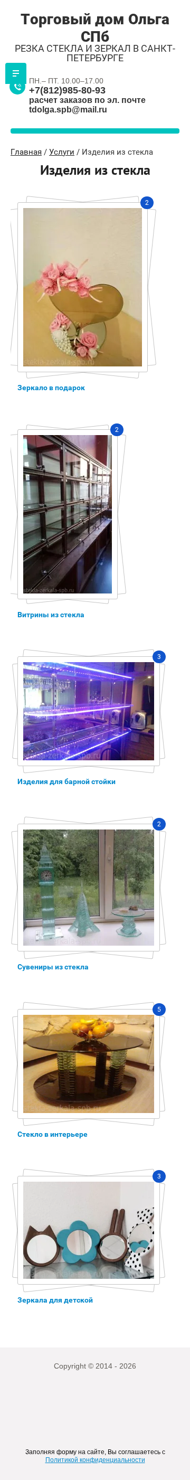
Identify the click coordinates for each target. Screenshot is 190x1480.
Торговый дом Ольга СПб (95, 28)
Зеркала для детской (55, 1300)
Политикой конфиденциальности (95, 1460)
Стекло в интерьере (52, 1134)
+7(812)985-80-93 (67, 90)
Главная (26, 152)
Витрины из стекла (50, 614)
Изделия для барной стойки (66, 781)
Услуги (61, 152)
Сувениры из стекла (53, 967)
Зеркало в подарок (51, 387)
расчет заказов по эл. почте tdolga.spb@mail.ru (87, 105)
